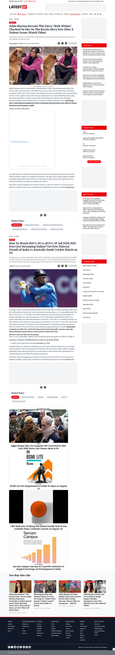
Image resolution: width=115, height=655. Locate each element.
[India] (95, 14)
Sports (39, 621)
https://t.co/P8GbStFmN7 (27, 340)
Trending (32, 14)
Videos (82, 638)
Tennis (39, 631)
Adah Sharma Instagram (20, 229)
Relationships (55, 635)
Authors (68, 624)
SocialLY (82, 640)
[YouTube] (18, 647)
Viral (81, 633)
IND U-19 (64, 397)
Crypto (40, 14)
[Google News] (27, 647)
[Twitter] (12, 647)
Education (11, 628)
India (10, 621)
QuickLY (68, 633)
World (82, 624)
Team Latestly (13, 43)
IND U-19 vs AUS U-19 (19, 401)
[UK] (100, 14)
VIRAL (91, 14)
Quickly (14, 14)
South (24, 631)
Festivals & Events (56, 633)
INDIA (46, 14)
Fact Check (69, 626)
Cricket (39, 624)
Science (68, 628)
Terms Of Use (89, 647)
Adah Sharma (17, 225)
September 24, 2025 (42, 343)
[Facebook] (9, 647)
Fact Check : (99, 621)
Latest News (87, 45)
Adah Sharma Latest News (38, 229)
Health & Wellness (56, 631)
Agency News (70, 631)
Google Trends (88, 128)
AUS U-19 (15, 397)
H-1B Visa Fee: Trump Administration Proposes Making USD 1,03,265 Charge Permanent (78, 1)
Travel (53, 626)
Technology (39, 524)
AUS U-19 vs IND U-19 (28, 397)
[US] (98, 14)
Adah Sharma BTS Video (32, 225)
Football (39, 626)
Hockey (39, 635)
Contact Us (97, 647)
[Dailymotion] (15, 647)
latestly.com (70, 187)
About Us (97, 624)
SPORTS (66, 14)
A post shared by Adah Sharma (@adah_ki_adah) (32, 166)
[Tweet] (45, 215)
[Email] (29, 647)
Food (52, 624)
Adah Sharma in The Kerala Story (52, 225)
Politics (10, 624)
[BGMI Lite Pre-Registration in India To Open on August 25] (38, 466)
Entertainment (29, 621)
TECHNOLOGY (58, 14)
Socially (23, 14)
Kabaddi (39, 628)
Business (82, 628)
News (38, 444)
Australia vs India (52, 397)
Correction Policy (99, 626)
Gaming (38, 484)
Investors (104, 647)
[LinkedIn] (24, 647)
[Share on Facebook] (41, 215)
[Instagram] (21, 647)
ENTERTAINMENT (75, 14)
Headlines (70, 621)
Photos (82, 635)
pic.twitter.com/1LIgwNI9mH (48, 340)
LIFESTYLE (84, 14)
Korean (24, 633)
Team (96, 635)
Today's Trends (94, 161)
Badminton (40, 633)
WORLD (51, 14)
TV (23, 628)
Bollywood (25, 624)
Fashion (53, 628)
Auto (81, 631)
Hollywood (25, 626)
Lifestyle (55, 621)
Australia (40, 397)
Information (11, 626)
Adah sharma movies (57, 229)
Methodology (98, 628)
